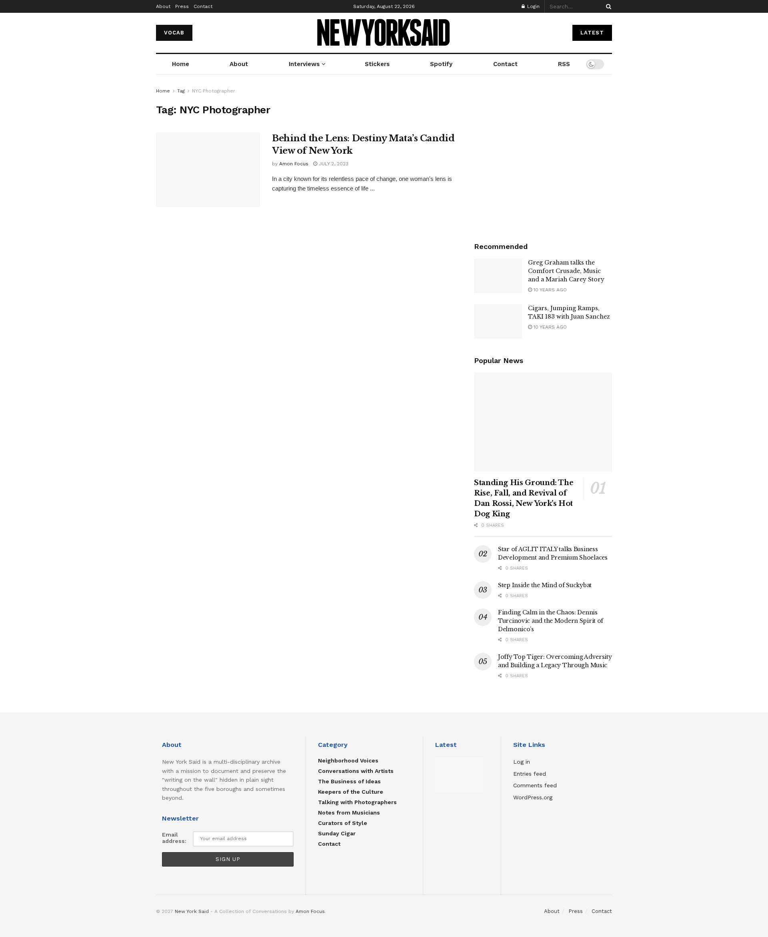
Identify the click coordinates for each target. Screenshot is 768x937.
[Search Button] (607, 6)
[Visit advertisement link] (543, 155)
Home (180, 64)
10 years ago (549, 290)
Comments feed (535, 785)
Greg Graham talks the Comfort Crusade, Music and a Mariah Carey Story (566, 271)
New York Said (192, 911)
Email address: (174, 837)
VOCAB (174, 33)
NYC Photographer (213, 91)
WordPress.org (532, 797)
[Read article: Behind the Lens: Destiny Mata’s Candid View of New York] (208, 169)
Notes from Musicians (349, 812)
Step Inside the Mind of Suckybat (545, 585)
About (163, 6)
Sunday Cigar (337, 833)
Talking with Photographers (357, 802)
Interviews (304, 64)
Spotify (441, 64)
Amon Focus (293, 164)
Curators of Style (342, 823)
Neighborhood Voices (348, 760)
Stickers (377, 64)
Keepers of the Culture (350, 792)
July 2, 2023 (332, 164)
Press (182, 6)
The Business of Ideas (349, 781)
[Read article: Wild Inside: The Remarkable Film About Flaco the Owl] (459, 774)
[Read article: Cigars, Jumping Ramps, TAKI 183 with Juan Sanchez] (498, 321)
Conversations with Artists (356, 771)
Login (533, 6)
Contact (203, 6)
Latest (592, 33)
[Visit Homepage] (384, 33)
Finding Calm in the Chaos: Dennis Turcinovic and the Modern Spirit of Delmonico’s (550, 621)
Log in (521, 761)
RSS (564, 64)
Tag (181, 91)
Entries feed (529, 773)
